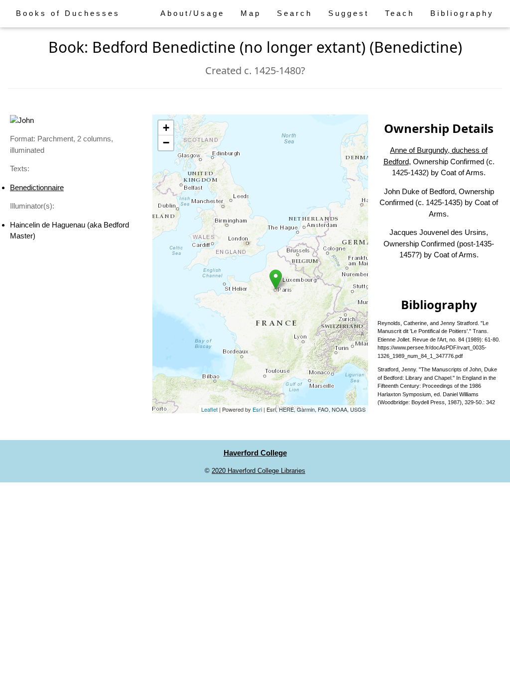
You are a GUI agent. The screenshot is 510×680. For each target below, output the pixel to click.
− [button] (166, 142)
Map (251, 13)
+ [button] (166, 127)
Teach (399, 13)
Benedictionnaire (37, 187)
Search (294, 13)
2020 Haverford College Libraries (258, 470)
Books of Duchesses (68, 13)
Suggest (348, 13)
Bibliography (462, 13)
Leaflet (209, 409)
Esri (257, 409)
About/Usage (192, 13)
